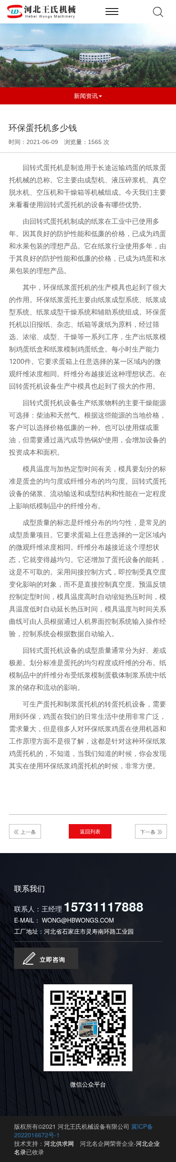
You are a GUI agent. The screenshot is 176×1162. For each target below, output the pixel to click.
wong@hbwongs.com (78, 920)
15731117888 (104, 906)
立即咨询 (52, 959)
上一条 (28, 831)
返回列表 (90, 831)
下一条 (147, 831)
